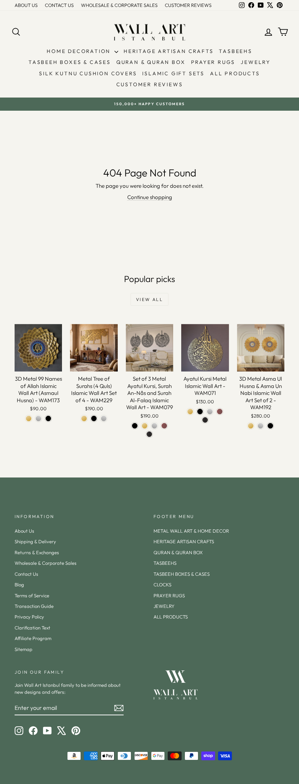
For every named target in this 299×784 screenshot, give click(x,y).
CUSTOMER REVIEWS (188, 5)
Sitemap (23, 649)
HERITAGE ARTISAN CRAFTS (168, 51)
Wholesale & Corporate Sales (46, 563)
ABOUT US (26, 5)
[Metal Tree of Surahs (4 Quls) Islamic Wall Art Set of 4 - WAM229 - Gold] (84, 418)
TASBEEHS (235, 51)
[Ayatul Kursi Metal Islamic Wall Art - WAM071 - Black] (200, 411)
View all (149, 299)
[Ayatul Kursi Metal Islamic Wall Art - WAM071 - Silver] (209, 411)
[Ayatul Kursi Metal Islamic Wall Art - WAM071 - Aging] (205, 419)
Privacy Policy (29, 617)
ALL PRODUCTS (235, 73)
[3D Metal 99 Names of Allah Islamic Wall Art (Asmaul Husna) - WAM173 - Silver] (38, 418)
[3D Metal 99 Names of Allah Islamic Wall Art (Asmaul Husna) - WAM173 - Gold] (28, 418)
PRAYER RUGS (213, 62)
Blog (19, 584)
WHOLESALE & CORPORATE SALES (119, 5)
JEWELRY (256, 62)
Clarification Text (32, 628)
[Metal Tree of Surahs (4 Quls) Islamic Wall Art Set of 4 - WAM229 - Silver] (103, 418)
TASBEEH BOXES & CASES (69, 62)
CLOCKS (162, 584)
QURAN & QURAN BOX (151, 62)
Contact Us (26, 574)
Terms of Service (32, 595)
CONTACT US (59, 5)
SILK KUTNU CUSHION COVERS (88, 73)
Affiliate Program (33, 638)
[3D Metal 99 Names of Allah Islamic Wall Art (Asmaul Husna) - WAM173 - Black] (48, 418)
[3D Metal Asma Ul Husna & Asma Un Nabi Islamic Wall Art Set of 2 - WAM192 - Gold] (250, 425)
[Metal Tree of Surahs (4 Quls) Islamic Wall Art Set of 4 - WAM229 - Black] (93, 418)
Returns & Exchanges (37, 552)
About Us (24, 531)
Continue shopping (149, 197)
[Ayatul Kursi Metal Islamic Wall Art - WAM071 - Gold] (190, 411)
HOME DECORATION (80, 51)
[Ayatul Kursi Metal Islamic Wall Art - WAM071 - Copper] (219, 411)
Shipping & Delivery (35, 541)
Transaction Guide (34, 606)
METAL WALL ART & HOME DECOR (191, 531)
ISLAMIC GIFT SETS (173, 73)
